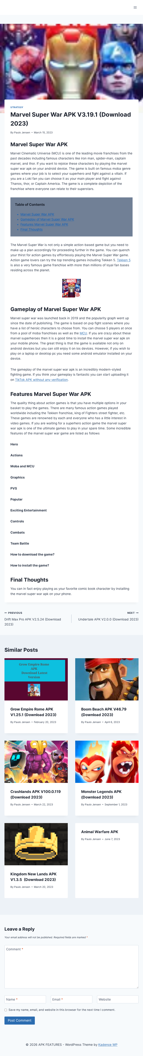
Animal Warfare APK (99, 832)
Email (57, 999)
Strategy (16, 107)
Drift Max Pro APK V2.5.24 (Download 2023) (32, 618)
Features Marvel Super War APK (44, 224)
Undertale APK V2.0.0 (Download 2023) (108, 616)
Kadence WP (107, 1045)
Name (12, 999)
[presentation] (36, 679)
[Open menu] (135, 7)
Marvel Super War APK (37, 214)
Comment (14, 949)
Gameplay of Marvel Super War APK (47, 219)
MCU (83, 333)
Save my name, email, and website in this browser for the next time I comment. (62, 1010)
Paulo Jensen (22, 132)
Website (105, 999)
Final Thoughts (31, 229)
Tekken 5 (124, 260)
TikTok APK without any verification (41, 380)
